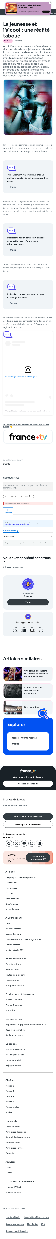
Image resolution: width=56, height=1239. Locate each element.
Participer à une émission (28, 824)
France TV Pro (13, 1192)
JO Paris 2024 (12, 909)
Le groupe (11, 1043)
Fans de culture (13, 964)
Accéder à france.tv (28, 783)
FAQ (8, 923)
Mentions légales (13, 1216)
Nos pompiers (31, 707)
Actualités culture (15, 1148)
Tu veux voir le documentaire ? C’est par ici (26, 425)
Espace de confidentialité (17, 1231)
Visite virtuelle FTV (14, 950)
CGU (43, 1223)
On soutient (11, 883)
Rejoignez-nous (13, 1066)
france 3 (10, 1091)
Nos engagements (15, 1055)
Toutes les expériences (16, 975)
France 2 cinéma (14, 1000)
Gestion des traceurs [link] (15, 1223)
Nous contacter (13, 929)
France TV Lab (13, 1186)
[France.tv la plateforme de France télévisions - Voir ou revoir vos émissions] (28, 771)
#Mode (15, 743)
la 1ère (9, 1113)
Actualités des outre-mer (18, 1137)
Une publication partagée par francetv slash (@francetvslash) (30, 411)
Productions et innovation (20, 994)
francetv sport (13, 1143)
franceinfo (11, 1120)
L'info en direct (13, 1127)
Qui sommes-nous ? (15, 1050)
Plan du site (32, 1223)
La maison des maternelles (20, 1181)
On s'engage (12, 904)
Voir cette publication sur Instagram (21, 377)
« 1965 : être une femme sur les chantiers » (33, 691)
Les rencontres (13, 945)
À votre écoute (14, 917)
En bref (9, 893)
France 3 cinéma (14, 1005)
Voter (28, 602)
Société (8, 41)
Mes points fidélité (15, 986)
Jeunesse (10, 1161)
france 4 (10, 1097)
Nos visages (11, 888)
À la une (10, 871)
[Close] (50, 3)
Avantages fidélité (16, 958)
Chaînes (9, 1080)
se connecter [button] (11, 496)
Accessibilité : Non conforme (36, 1216)
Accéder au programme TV (38, 857)
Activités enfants (14, 1035)
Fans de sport (12, 970)
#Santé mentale (29, 737)
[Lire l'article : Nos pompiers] (13, 707)
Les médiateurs (13, 934)
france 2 (10, 1086)
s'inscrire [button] (28, 496)
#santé (18, 41)
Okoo (8, 1168)
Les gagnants (12, 980)
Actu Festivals (12, 899)
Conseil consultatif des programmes (23, 939)
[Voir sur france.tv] (28, 437)
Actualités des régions (16, 1132)
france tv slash (13, 1107)
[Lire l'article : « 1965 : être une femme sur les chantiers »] (13, 691)
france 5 (10, 1102)
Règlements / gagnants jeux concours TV (26, 1025)
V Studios (10, 1011)
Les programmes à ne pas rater (21, 877)
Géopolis (10, 1153)
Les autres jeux (14, 1018)
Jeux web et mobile (15, 1030)
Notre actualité (13, 1060)
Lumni (9, 1173)
